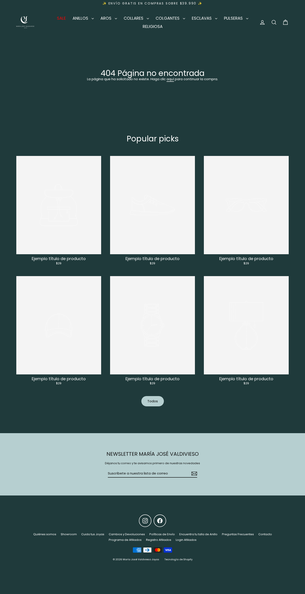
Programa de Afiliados (125, 540)
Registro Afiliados (158, 540)
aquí (170, 79)
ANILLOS (81, 18)
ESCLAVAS (202, 18)
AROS (106, 18)
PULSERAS (234, 18)
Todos (152, 401)
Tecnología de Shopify (178, 559)
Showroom (69, 534)
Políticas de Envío (162, 534)
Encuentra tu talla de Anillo (198, 534)
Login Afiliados (186, 540)
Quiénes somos (44, 534)
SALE (61, 18)
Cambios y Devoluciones (127, 534)
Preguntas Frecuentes (238, 534)
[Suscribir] (193, 474)
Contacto (265, 534)
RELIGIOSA (153, 26)
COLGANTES (168, 18)
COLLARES (134, 18)
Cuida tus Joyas (92, 534)
